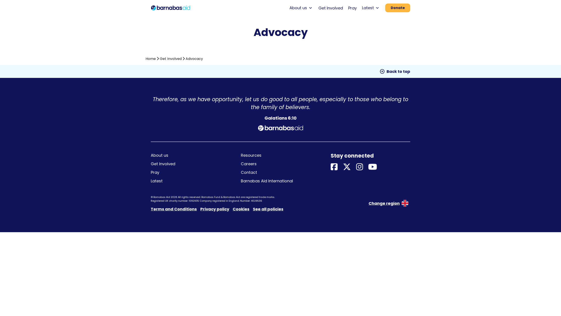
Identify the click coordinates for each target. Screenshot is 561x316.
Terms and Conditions (174, 209)
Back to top (395, 71)
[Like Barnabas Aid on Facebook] (334, 167)
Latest (157, 181)
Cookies (241, 209)
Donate (398, 7)
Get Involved (330, 8)
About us (159, 155)
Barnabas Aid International (267, 181)
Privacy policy (214, 209)
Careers (249, 164)
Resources (251, 155)
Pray (352, 8)
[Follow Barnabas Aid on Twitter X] (347, 167)
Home (151, 58)
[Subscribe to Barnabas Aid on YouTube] (372, 167)
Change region (384, 203)
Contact (249, 172)
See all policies (268, 209)
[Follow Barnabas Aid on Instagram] (359, 167)
